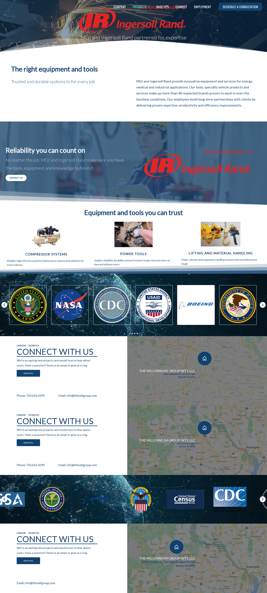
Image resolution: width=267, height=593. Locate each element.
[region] (133, 237)
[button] (4, 305)
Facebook (34, 345)
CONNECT (181, 6)
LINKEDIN (21, 345)
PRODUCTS (139, 6)
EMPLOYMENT (202, 6)
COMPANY (119, 6)
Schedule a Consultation (240, 6)
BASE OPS (162, 6)
